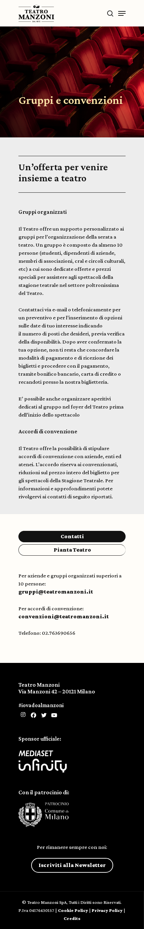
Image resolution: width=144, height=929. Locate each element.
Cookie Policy (73, 910)
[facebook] (33, 715)
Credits (72, 918)
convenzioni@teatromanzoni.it (63, 616)
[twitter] (44, 715)
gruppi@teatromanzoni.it (56, 592)
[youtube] (54, 715)
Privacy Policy (107, 910)
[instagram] (23, 715)
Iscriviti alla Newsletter (72, 865)
